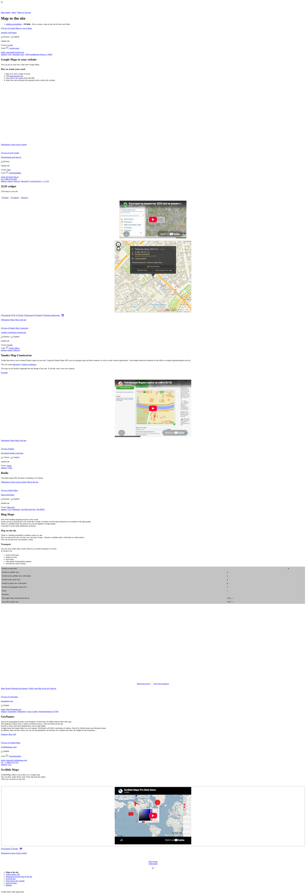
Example (4, 373)
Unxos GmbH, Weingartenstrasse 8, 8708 (42, 712)
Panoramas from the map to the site (19, 877)
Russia (10, 181)
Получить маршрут (161, 684)
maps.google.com (16, 76)
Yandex (10, 345)
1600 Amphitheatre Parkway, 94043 (38, 54)
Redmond (16, 509)
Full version (153, 861)
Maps (14, 12)
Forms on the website (19, 145)
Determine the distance (19, 688)
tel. (2, 179)
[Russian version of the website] (2, 2)
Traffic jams (33, 688)
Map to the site (20, 320)
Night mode (153, 864)
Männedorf (21, 712)
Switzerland (12, 712)
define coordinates (29, 364)
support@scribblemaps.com (16, 760)
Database (4, 734)
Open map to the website (15, 881)
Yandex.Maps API (13, 874)
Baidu (9, 466)
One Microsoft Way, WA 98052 (33, 509)
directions (16, 364)
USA (9, 54)
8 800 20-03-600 (10, 179)
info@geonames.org (13, 709)
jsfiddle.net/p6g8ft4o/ (14, 24)
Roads (8, 688)
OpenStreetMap (15, 173)
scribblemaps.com (9, 747)
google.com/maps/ (9, 32)
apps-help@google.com (15, 52)
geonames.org (7, 701)
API (14, 734)
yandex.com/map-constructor (13, 332)
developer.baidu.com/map (12, 453)
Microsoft (10, 507)
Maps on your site (24, 12)
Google (10, 45)
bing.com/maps (7, 494)
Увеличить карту (143, 684)
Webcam (53, 688)
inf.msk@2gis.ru (12, 177)
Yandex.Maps (14, 348)
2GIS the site (11, 879)
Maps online (5, 12)
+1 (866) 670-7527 (11, 762)
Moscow (17, 181)
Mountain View (18, 54)
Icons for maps (11, 883)
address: (4, 54)
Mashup (9, 885)
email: (3, 52)
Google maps (14, 48)
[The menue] (153, 868)
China (10, 468)
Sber (9, 170)
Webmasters (5, 145)
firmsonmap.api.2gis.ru (11, 157)
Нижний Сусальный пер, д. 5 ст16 (35, 181)
